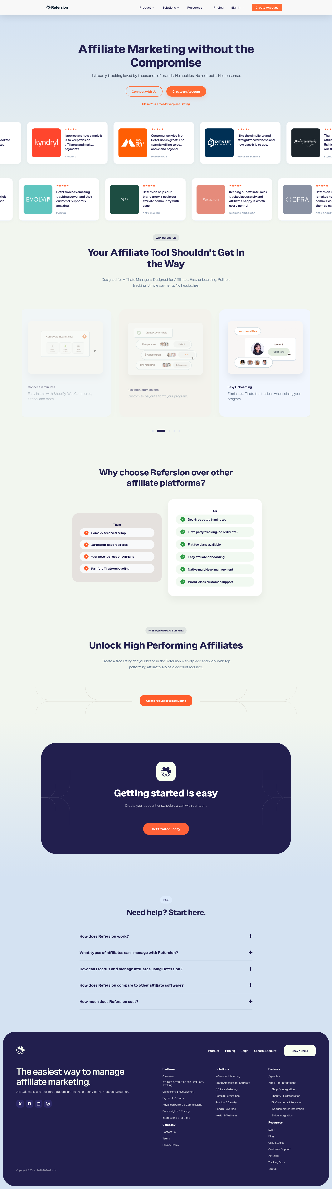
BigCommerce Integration (286, 1102)
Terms (166, 1138)
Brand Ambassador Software (233, 1082)
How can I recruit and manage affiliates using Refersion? (131, 968)
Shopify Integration (283, 1089)
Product (213, 1050)
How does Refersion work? (104, 936)
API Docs (273, 1155)
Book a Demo (300, 1050)
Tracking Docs (276, 1162)
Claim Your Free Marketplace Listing (166, 104)
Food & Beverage (226, 1108)
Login (244, 1050)
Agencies (274, 1076)
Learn (271, 1129)
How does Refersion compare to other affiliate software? (132, 985)
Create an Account (186, 91)
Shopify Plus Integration (285, 1095)
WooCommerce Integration (287, 1108)
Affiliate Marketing (226, 1089)
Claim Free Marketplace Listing (166, 700)
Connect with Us (144, 91)
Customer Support (279, 1149)
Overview (168, 1076)
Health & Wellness (226, 1115)
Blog (271, 1136)
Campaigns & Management (178, 1091)
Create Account (265, 1050)
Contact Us (169, 1131)
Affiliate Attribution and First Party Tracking (183, 1083)
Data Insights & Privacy (176, 1111)
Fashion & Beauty (226, 1102)
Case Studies (276, 1142)
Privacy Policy (171, 1144)
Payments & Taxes (173, 1098)
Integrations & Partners (176, 1117)
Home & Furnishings (228, 1095)
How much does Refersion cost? (109, 1001)
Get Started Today (166, 829)
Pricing (230, 1050)
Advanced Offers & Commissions (182, 1104)
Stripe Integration (282, 1115)
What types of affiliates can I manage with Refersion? (129, 952)
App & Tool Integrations (282, 1082)
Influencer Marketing (228, 1076)
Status (272, 1168)
